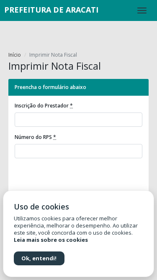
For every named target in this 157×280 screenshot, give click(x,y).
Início (14, 54)
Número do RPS (35, 137)
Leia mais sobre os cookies (51, 239)
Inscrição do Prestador (44, 105)
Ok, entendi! (39, 258)
